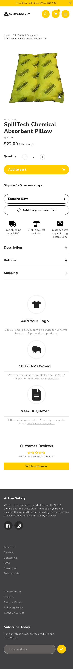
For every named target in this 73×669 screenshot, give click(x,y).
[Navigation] (65, 14)
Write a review (36, 466)
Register (9, 597)
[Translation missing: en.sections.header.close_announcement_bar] (70, 3)
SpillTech (9, 137)
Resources (10, 568)
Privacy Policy (12, 591)
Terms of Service (14, 613)
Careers (8, 552)
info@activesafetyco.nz (41, 423)
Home (7, 35)
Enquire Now (18, 199)
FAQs (7, 563)
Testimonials (11, 573)
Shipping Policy (13, 607)
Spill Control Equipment (25, 35)
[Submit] (61, 649)
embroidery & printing (28, 330)
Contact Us (11, 557)
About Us (10, 547)
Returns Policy (13, 602)
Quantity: (10, 156)
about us (53, 378)
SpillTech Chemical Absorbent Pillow (25, 38)
